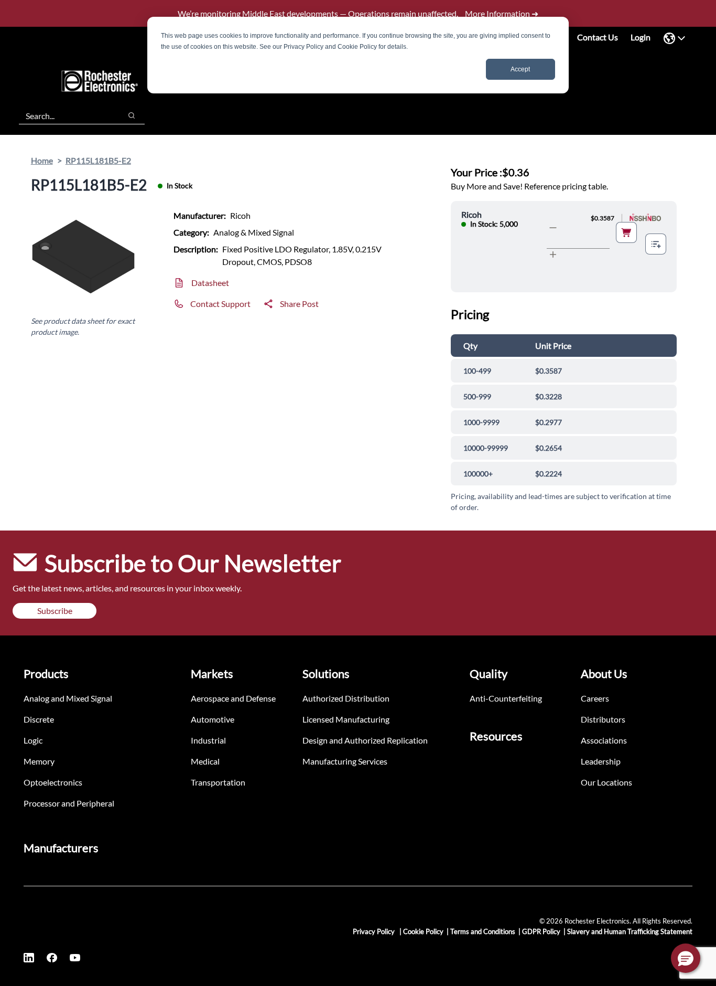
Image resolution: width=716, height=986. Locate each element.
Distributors (603, 719)
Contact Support (220, 304)
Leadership (601, 761)
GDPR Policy (541, 931)
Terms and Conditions (482, 931)
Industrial (208, 740)
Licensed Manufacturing (345, 719)
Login (640, 37)
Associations (604, 740)
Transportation (218, 782)
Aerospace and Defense (233, 698)
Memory (39, 761)
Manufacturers (61, 848)
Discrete (39, 719)
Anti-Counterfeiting (506, 698)
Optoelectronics (53, 782)
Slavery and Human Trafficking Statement (629, 931)
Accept (520, 69)
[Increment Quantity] (553, 254)
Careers (595, 698)
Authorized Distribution (345, 698)
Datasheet (210, 283)
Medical (205, 761)
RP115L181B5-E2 (98, 160)
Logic (33, 740)
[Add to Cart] (626, 232)
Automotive (212, 719)
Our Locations (606, 782)
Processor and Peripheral (69, 803)
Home (42, 160)
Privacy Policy (374, 931)
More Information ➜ (501, 13)
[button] (685, 958)
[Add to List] (655, 244)
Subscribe (54, 611)
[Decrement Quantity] (553, 228)
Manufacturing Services (344, 761)
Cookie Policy (423, 931)
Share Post (299, 304)
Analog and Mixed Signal (68, 698)
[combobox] (64, 115)
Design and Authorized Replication (365, 740)
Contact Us (597, 37)
